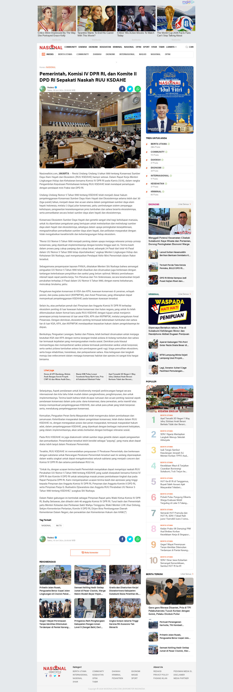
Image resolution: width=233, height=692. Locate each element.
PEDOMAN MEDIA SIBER (184, 671)
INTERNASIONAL (127, 54)
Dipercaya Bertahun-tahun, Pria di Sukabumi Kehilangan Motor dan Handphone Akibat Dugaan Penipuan (169, 331)
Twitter (54, 680)
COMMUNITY (71, 47)
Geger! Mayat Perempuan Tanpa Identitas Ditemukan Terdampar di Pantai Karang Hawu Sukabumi (174, 547)
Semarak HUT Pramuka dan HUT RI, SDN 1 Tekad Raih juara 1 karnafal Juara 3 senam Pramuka (175, 516)
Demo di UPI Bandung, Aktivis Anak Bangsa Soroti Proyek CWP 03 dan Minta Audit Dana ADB (57, 377)
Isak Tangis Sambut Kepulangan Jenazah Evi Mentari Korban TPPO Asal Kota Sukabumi (173, 453)
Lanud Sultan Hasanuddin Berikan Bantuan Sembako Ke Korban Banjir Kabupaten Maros (175, 254)
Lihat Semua (183, 204)
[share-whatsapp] (138, 89)
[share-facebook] (122, 89)
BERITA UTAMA (65, 54)
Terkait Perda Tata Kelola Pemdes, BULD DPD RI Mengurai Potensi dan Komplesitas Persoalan (173, 267)
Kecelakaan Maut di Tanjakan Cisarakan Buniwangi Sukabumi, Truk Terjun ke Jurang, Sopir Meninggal (174, 469)
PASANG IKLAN (160, 678)
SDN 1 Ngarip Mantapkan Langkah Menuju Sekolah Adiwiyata (172, 437)
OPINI (138, 47)
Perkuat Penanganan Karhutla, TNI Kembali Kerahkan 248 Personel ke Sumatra (173, 624)
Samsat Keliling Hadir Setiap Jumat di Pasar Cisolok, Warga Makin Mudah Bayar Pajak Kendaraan (175, 650)
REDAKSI (157, 671)
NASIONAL (129, 47)
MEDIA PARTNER (181, 678)
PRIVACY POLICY (160, 675)
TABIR (161, 47)
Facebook (46, 680)
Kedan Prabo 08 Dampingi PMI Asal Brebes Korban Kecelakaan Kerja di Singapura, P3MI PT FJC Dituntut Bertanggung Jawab (175, 532)
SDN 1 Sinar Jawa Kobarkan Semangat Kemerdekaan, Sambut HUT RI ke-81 (173, 563)
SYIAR (154, 47)
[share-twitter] (130, 89)
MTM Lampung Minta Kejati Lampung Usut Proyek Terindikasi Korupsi (174, 357)
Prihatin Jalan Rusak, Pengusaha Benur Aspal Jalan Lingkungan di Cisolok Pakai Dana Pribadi (175, 637)
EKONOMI (93, 47)
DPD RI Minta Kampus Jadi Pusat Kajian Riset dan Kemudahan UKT (173, 280)
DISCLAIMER (179, 675)
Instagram (50, 680)
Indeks (50, 54)
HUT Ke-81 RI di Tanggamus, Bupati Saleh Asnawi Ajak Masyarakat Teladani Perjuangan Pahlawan (174, 484)
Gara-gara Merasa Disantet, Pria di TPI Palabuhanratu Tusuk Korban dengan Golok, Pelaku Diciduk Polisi (170, 611)
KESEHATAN (105, 47)
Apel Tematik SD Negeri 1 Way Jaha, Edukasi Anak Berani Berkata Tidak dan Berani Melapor (122, 377)
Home (42, 67)
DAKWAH (82, 47)
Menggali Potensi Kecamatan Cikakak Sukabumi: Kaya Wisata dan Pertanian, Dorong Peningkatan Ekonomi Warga (170, 241)
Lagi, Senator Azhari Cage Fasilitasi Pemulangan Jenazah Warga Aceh (173, 370)
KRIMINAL (117, 47)
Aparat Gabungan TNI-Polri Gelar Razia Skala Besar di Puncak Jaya (174, 344)
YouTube (59, 680)
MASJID (142, 54)
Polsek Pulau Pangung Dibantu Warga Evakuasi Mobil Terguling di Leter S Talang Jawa (175, 500)
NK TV (59, 526)
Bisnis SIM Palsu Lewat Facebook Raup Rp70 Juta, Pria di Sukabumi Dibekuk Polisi (90, 377)
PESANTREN (117, 678)
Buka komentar (91, 553)
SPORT (146, 47)
